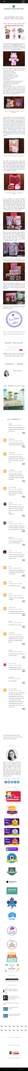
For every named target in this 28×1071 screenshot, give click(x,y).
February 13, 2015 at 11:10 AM (15, 538)
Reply (24, 432)
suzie (10, 550)
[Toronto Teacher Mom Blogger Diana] (12, 760)
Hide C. (11, 593)
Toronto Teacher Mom (17, 737)
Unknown (12, 439)
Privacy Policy (12, 1069)
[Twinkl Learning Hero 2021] (12, 923)
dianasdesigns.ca (8, 776)
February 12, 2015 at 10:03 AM (15, 454)
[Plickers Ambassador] (12, 863)
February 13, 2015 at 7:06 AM (15, 523)
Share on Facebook (14, 346)
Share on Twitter (12, 349)
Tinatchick (12, 607)
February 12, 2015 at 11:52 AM (15, 489)
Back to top (21, 1069)
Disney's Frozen (13, 240)
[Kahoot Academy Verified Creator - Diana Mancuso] (13, 801)
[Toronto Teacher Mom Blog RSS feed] (18, 783)
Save (21, 349)
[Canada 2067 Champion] (12, 935)
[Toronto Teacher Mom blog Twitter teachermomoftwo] (8, 783)
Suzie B (11, 522)
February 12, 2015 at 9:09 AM (15, 425)
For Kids (9, 353)
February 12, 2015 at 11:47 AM (15, 471)
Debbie (11, 503)
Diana (4, 762)
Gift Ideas (20, 353)
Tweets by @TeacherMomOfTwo (12, 981)
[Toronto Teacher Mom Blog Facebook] (5, 783)
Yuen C (11, 582)
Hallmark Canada (9, 45)
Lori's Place (12, 663)
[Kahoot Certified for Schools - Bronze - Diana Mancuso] (11, 845)
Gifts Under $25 (12, 354)
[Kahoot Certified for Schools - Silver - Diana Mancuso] (11, 835)
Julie (10, 566)
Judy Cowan (12, 487)
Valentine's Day (19, 356)
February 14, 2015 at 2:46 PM (15, 634)
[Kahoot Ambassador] (12, 816)
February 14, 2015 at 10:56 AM (15, 622)
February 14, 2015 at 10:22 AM (15, 609)
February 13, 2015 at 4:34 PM (15, 568)
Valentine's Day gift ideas (15, 49)
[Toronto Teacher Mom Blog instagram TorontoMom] (12, 783)
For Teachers (14, 353)
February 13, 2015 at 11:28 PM (15, 583)
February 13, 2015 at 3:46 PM (15, 552)
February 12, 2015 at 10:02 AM (15, 440)
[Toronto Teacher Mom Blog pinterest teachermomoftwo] (15, 783)
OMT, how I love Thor (8, 287)
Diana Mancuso (17, 370)
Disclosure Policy (6, 1069)
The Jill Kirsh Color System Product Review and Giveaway (14, 997)
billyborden (13, 689)
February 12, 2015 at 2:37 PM (15, 504)
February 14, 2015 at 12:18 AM (15, 595)
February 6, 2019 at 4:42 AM (15, 690)
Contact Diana (16, 778)
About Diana (7, 778)
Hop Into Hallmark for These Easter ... (13, 407)
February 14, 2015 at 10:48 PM (15, 651)
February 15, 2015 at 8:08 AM (15, 665)
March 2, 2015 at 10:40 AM (14, 678)
